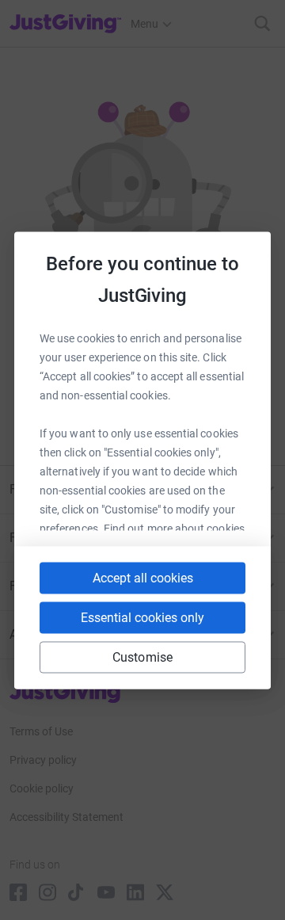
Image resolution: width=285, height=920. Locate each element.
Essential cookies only (142, 616)
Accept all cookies (143, 577)
